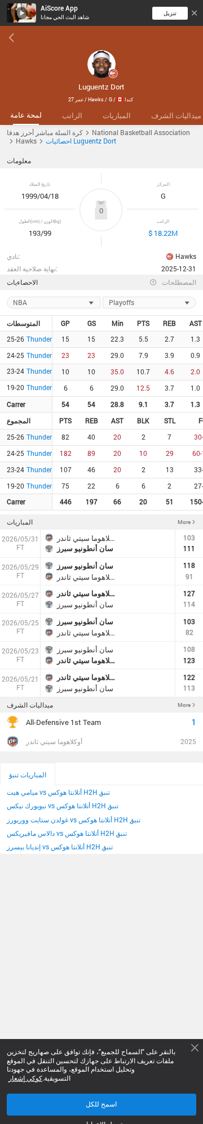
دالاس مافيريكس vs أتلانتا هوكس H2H (60, 833)
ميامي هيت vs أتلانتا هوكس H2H (52, 792)
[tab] (26, 116)
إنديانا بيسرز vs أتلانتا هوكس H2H (53, 847)
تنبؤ (105, 792)
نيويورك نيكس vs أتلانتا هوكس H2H (56, 805)
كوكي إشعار (25, 1078)
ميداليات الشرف (30, 705)
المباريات (20, 522)
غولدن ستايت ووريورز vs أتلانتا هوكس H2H (67, 820)
